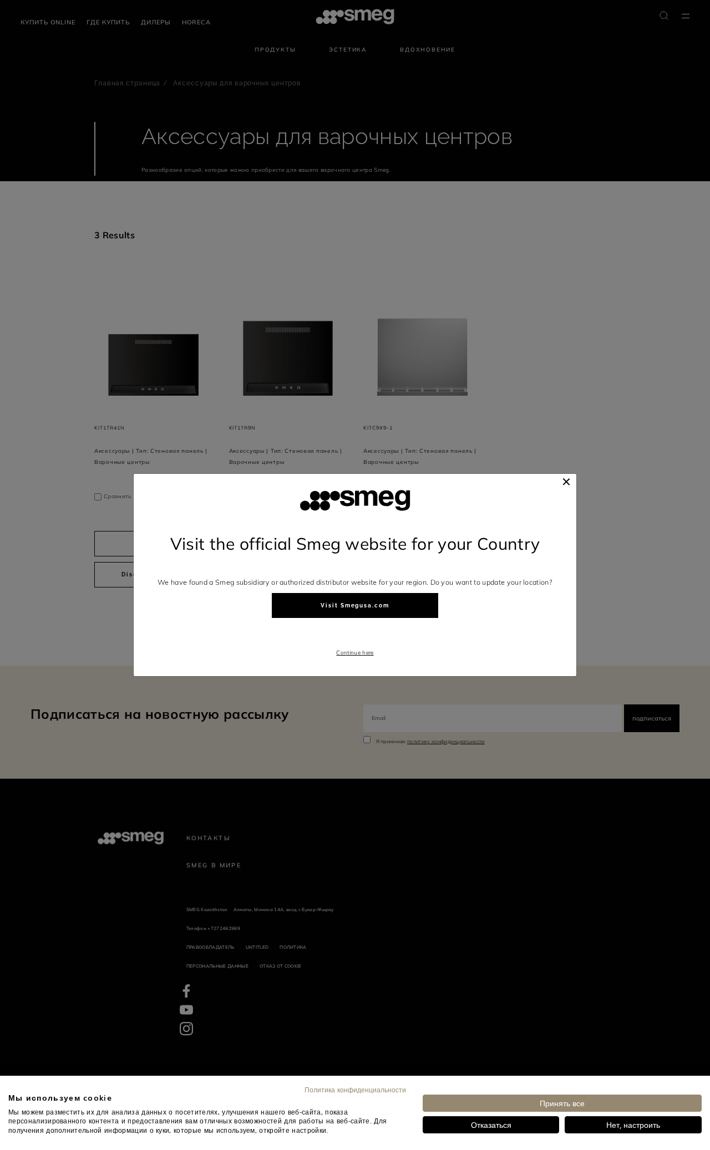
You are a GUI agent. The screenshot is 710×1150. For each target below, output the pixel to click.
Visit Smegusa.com (355, 605)
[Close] (566, 481)
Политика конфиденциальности (355, 1090)
